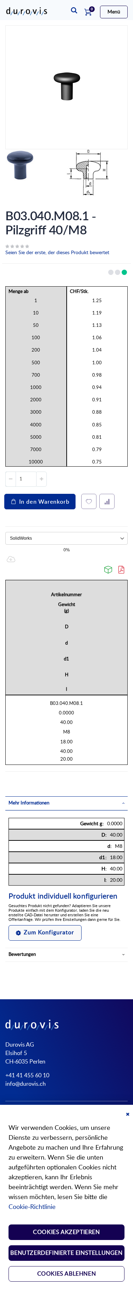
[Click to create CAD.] (108, 569)
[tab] (66, 803)
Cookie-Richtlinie (32, 1207)
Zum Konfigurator (49, 932)
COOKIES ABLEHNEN (66, 1274)
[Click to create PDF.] (122, 569)
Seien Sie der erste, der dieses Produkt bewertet (57, 252)
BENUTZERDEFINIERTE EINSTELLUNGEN (66, 1253)
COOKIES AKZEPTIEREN (66, 1232)
